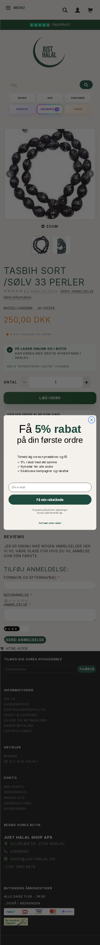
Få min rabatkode (49, 499)
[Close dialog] (91, 420)
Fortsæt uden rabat (50, 523)
